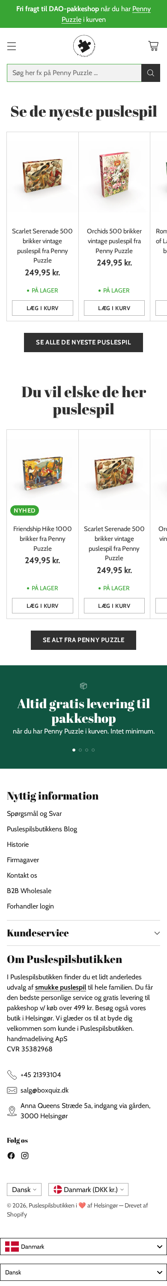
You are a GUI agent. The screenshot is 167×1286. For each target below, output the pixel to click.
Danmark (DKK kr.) (91, 1189)
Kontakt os (22, 875)
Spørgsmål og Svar (34, 813)
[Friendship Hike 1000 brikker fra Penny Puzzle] (42, 474)
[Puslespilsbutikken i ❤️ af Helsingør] (83, 46)
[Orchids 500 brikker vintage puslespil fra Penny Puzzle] (114, 176)
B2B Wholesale (29, 891)
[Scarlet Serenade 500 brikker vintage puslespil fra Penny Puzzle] (42, 176)
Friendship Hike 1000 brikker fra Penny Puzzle (42, 538)
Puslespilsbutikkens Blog (42, 829)
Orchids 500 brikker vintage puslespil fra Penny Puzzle (114, 241)
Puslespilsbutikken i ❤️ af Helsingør (73, 1205)
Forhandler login (30, 906)
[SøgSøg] (150, 73)
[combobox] (83, 1246)
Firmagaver (23, 860)
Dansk (21, 1189)
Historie (18, 844)
